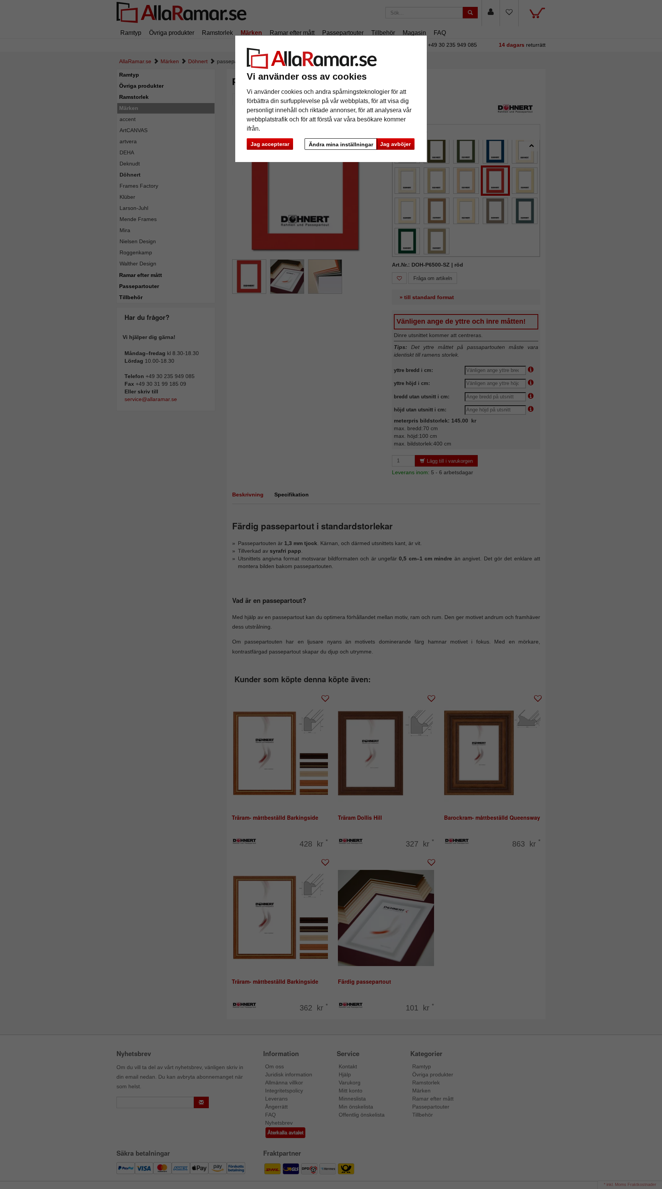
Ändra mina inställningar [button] (341, 144)
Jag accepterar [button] (270, 144)
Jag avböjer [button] (395, 144)
